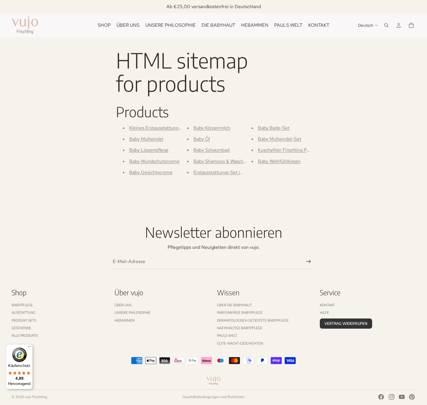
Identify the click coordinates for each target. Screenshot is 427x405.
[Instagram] (391, 396)
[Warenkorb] (411, 25)
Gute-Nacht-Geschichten (240, 343)
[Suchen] (386, 25)
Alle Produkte (25, 336)
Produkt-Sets (24, 320)
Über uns (123, 305)
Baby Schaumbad (211, 150)
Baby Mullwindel (146, 139)
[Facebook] (381, 396)
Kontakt (327, 305)
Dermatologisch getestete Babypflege (253, 320)
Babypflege (22, 305)
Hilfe (324, 312)
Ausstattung (23, 312)
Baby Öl (201, 139)
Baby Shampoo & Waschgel (221, 161)
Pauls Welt (227, 336)
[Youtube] (401, 396)
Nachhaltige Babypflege (239, 328)
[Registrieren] (308, 261)
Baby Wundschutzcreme (154, 161)
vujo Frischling (36, 397)
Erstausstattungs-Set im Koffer (225, 172)
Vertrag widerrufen (345, 323)
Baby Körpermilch (211, 128)
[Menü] (29, 347)
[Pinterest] (411, 396)
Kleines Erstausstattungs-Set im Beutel (170, 128)
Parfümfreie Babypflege (240, 312)
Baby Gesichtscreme (151, 172)
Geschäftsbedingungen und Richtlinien (213, 397)
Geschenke (21, 328)
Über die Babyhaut (234, 305)
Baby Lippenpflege (148, 150)
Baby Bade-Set (274, 128)
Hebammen (124, 320)
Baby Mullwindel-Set (279, 139)
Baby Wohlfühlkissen (279, 161)
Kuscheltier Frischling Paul (285, 150)
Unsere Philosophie (132, 312)
